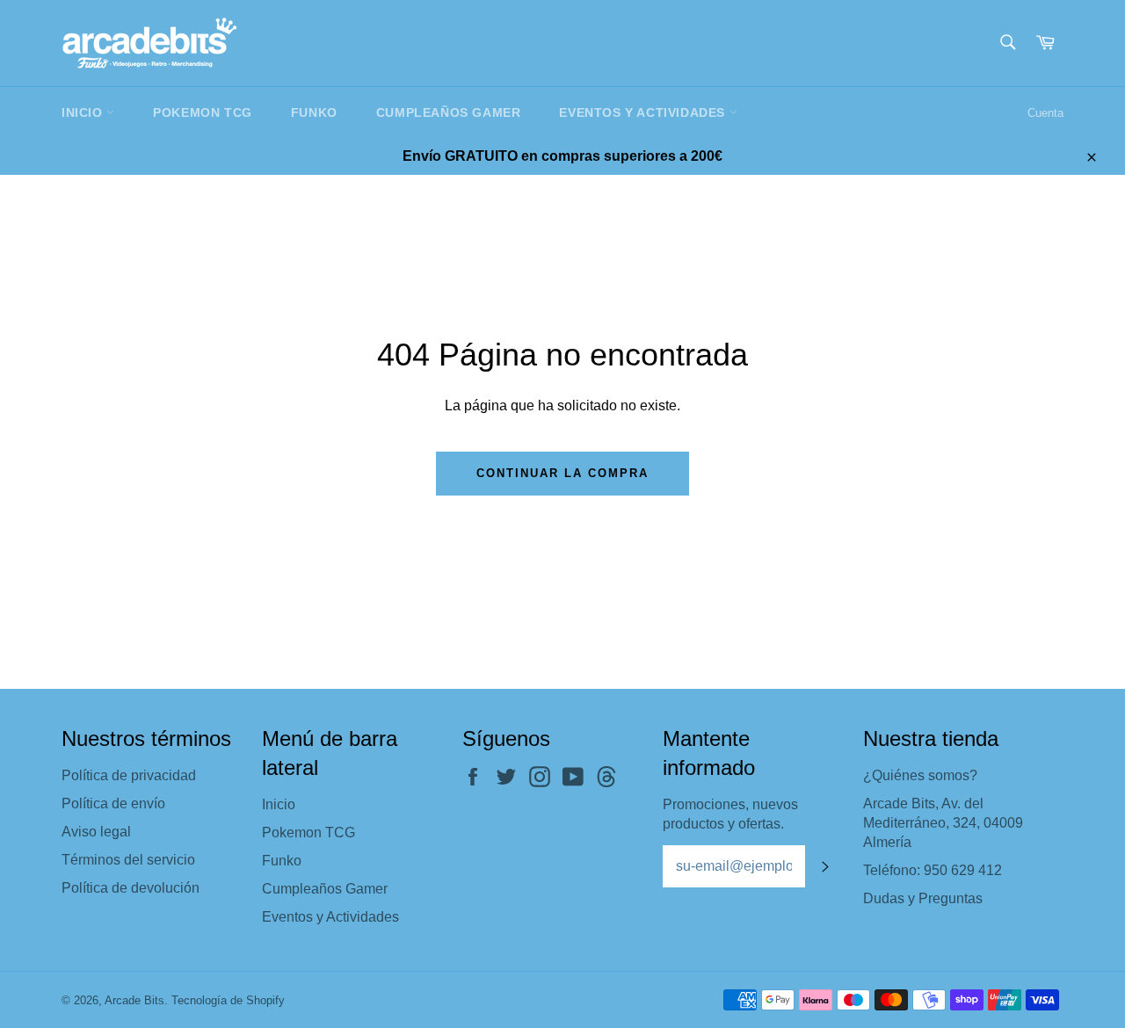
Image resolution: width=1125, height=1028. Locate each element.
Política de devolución (131, 887)
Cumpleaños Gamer (448, 112)
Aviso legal (96, 831)
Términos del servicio (128, 859)
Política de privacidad (129, 775)
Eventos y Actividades (644, 112)
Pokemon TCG (202, 112)
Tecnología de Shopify (228, 1000)
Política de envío (113, 803)
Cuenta (1045, 112)
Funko (314, 112)
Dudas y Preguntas (923, 898)
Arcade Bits (134, 1000)
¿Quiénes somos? (920, 775)
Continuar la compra (562, 473)
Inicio (84, 112)
